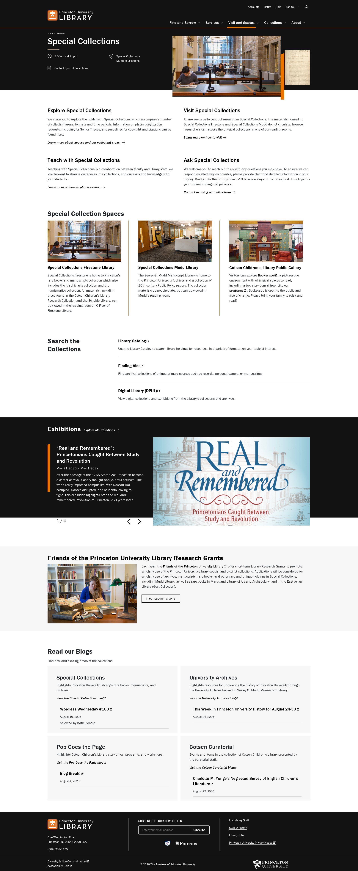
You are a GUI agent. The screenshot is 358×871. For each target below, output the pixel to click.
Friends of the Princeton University (193, 566)
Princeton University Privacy (250, 842)
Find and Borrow (182, 22)
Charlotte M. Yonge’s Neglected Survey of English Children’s (245, 781)
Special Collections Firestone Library (81, 267)
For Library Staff (239, 820)
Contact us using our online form (207, 192)
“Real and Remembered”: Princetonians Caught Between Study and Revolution (97, 454)
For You (290, 7)
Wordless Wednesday (84, 709)
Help (278, 7)
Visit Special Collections (212, 110)
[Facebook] (149, 844)
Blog (70, 773)
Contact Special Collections (71, 68)
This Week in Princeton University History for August (244, 709)
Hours (267, 7)
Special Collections (128, 56)
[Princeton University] (270, 864)
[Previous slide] (127, 521)
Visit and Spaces (242, 22)
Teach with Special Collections (84, 160)
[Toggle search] (306, 6)
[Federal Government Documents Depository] (167, 845)
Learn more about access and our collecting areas (84, 142)
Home (50, 33)
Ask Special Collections (211, 160)
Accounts (253, 7)
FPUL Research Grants (160, 598)
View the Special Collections (79, 698)
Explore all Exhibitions (99, 430)
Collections (273, 22)
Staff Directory (238, 827)
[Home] (70, 15)
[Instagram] (158, 844)
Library (132, 340)
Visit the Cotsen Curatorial (211, 767)
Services (212, 22)
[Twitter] (140, 844)
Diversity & (67, 861)
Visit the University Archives (212, 698)
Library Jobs (236, 835)
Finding (129, 365)
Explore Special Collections (80, 110)
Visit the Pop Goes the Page (79, 762)
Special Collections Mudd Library (168, 267)
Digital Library (137, 390)
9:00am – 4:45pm (65, 56)
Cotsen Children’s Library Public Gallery (265, 267)
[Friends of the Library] (186, 844)
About (296, 22)
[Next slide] (140, 521)
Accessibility (58, 866)
